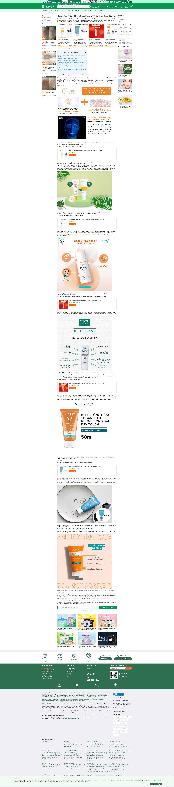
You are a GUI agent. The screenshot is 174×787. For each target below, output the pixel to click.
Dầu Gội (110, 750)
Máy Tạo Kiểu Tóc (113, 758)
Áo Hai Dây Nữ (75, 775)
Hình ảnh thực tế (87, 10)
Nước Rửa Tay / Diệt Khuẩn (48, 755)
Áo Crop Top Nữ (68, 775)
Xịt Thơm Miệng (90, 746)
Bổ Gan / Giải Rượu (121, 744)
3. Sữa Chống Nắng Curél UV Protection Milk (69, 60)
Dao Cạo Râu (57, 752)
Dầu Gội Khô (119, 750)
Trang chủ (44, 13)
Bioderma (67, 162)
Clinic (119, 17)
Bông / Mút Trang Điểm (47, 758)
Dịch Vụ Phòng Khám (46, 17)
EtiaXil (66, 701)
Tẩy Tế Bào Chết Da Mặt (69, 752)
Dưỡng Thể (44, 766)
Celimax (73, 701)
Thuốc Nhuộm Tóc (120, 755)
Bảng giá (70, 10)
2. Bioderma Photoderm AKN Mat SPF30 (68, 58)
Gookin (69, 701)
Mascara (93, 755)
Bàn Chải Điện (97, 746)
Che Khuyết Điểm (100, 752)
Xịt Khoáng (66, 755)
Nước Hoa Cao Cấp (78, 744)
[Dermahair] (77, 685)
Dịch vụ (64, 10)
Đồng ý (159, 784)
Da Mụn (94, 766)
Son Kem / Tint (90, 757)
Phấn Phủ (89, 754)
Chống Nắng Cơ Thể (46, 768)
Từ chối (153, 784)
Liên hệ (95, 10)
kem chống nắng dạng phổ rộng (78, 312)
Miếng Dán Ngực (54, 757)
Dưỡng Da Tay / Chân (52, 766)
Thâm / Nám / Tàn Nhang (92, 769)
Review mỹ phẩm (70, 13)
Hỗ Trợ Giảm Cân (125, 764)
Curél (66, 231)
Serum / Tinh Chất (81, 754)
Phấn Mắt (89, 755)
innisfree (62, 701)
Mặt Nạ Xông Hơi (59, 754)
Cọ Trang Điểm (97, 758)
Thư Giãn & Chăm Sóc (46, 20)
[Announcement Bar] (87, 1)
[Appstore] (123, 674)
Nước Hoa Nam (74, 743)
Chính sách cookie (79, 781)
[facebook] (88, 674)
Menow (92, 701)
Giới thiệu (57, 10)
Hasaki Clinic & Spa (47, 10)
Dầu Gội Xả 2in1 (126, 750)
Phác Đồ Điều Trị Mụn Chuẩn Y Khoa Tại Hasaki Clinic (125, 35)
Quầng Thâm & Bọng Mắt (92, 771)
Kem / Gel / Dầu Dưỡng (69, 757)
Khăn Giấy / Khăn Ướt (53, 750)
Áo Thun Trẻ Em (119, 775)
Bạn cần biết (122, 19)
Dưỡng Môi (82, 757)
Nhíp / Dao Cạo (121, 769)
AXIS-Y (96, 701)
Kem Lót (88, 750)
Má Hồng (106, 752)
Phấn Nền (97, 750)
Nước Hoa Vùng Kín (68, 746)
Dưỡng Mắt (77, 757)
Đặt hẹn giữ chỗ (107, 607)
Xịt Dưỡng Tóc (112, 755)
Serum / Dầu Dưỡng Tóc (124, 754)
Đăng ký (129, 668)
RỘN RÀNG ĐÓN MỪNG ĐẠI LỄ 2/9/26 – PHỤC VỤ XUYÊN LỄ (125, 32)
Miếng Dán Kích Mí (113, 769)
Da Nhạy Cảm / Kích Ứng (101, 766)
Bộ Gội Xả (111, 752)
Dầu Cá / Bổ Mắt (112, 746)
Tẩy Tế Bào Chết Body (56, 764)
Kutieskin (88, 701)
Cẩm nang (77, 10)
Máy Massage (67, 766)
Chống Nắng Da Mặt (68, 758)
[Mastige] (115, 685)
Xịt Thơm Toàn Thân (68, 744)
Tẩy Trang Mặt (67, 750)
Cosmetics (61, 13)
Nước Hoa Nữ (67, 743)
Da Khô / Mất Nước (103, 764)
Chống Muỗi (57, 755)
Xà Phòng (48, 764)
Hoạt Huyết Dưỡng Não (122, 746)
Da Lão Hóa (89, 766)
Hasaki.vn (100, 706)
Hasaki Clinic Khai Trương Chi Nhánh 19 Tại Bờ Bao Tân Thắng (125, 43)
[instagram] (91, 674)
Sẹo (99, 771)
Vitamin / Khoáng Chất (114, 766)
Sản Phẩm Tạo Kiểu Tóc (114, 757)
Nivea (43, 701)
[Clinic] (58, 685)
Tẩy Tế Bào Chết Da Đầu (119, 752)
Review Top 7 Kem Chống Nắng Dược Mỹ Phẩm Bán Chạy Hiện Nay (91, 13)
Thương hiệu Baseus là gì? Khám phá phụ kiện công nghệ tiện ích (125, 28)
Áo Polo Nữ (81, 775)
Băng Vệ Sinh (45, 750)
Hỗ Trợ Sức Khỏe (113, 744)
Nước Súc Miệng (90, 744)
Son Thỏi (96, 757)
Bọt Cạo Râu (44, 754)
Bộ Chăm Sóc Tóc (122, 758)
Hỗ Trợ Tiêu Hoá (112, 743)
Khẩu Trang (81, 764)
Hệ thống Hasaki (123, 659)
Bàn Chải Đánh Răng (91, 743)
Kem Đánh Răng (99, 743)
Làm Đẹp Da (111, 764)
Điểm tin (102, 10)
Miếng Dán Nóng (51, 754)
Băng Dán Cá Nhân (68, 764)
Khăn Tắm (44, 775)
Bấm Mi (117, 768)
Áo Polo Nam (89, 775)
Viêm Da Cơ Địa (104, 771)
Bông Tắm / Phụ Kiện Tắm (52, 775)
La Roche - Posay (69, 77)
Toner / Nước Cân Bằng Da (70, 754)
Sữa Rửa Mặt (74, 750)
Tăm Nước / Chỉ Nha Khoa (100, 744)
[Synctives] (96, 685)
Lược (121, 757)
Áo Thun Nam (96, 775)
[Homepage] (48, 6)
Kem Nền (93, 750)
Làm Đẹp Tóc (118, 764)
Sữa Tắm (44, 764)
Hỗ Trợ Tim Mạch (121, 743)
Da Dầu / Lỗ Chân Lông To (92, 764)
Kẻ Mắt (105, 754)
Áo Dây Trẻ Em (112, 775)
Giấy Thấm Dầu (90, 760)
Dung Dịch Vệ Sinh (46, 757)
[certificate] (122, 694)
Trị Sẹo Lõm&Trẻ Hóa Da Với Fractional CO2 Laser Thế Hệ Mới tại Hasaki (125, 39)
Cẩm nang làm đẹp (52, 13)
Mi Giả (121, 768)
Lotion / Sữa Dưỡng (74, 755)
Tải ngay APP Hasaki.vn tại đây (72, 718)
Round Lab (78, 701)
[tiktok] (94, 674)
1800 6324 (105, 659)
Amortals (83, 701)
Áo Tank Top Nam (104, 775)
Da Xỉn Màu (100, 768)
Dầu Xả (114, 750)
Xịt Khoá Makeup (95, 754)
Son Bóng (100, 757)
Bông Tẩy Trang (90, 758)
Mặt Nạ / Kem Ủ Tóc (113, 754)
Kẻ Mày (101, 754)
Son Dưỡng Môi (99, 755)
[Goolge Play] (123, 676)
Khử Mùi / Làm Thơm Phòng (48, 752)
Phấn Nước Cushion (91, 752)
